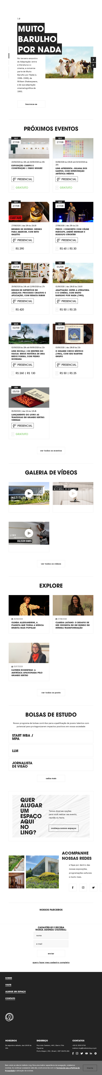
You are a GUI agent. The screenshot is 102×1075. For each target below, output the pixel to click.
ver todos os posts (51, 692)
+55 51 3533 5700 (79, 1045)
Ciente (90, 1068)
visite (8, 984)
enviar (51, 953)
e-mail (39, 943)
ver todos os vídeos (51, 563)
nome (39, 935)
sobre (8, 978)
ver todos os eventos (51, 450)
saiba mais (51, 778)
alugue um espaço (15, 991)
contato (10, 998)
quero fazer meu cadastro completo (51, 962)
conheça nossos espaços (63, 828)
